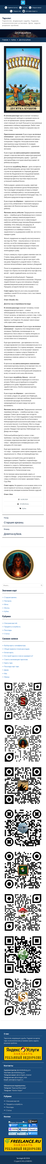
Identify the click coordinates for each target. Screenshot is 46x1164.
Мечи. (6, 604)
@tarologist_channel (24, 1075)
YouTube (24, 7)
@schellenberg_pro (24, 1070)
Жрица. (7, 677)
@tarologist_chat (21, 1077)
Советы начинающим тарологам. (16, 659)
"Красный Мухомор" (19, 1088)
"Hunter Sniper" (17, 1090)
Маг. (5, 673)
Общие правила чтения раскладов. (17, 649)
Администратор (13, 7)
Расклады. (8, 630)
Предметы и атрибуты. (12, 627)
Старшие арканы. (10, 597)
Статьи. (7, 634)
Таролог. (7, 18)
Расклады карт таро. (11, 666)
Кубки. (24, 508)
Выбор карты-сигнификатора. (15, 645)
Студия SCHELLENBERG (23, 1161)
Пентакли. (8, 601)
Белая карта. (8, 652)
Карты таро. (8, 663)
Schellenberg (24, 504)
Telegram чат (17, 11)
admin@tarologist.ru (31, 11)
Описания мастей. (10, 623)
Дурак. (6, 670)
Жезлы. (7, 608)
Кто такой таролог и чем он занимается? (18, 656)
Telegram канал (36, 7)
